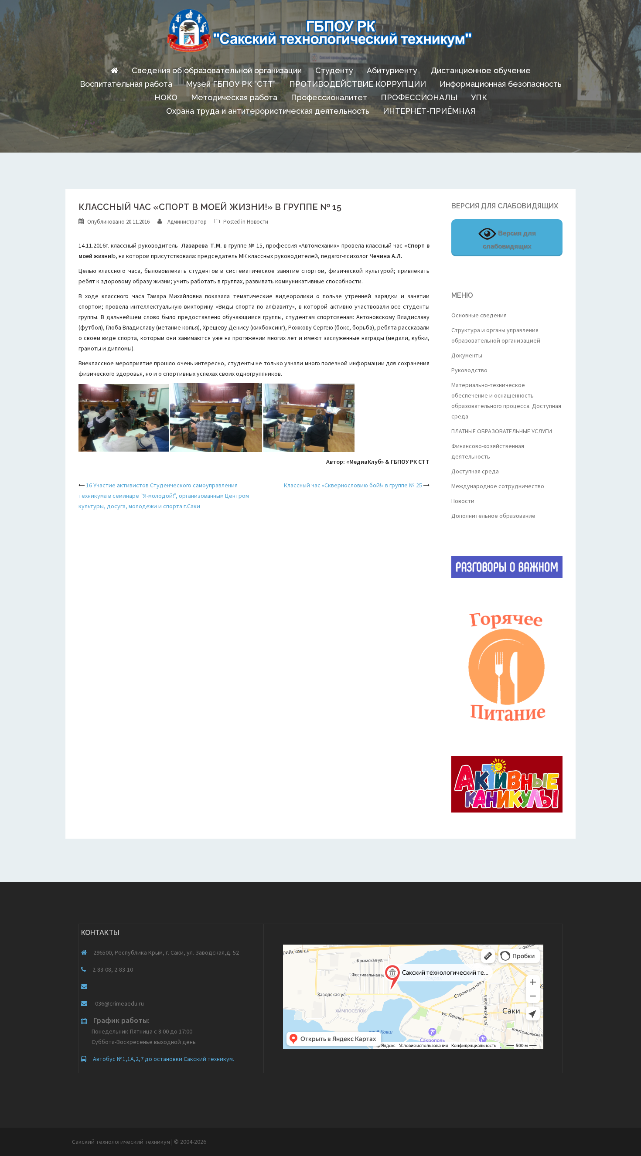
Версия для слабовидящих (509, 239)
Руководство (469, 370)
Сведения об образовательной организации (217, 70)
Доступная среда (475, 471)
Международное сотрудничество (497, 486)
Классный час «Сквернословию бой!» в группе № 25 (353, 485)
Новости (257, 221)
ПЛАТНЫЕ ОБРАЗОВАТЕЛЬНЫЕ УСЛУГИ (501, 431)
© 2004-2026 (190, 1142)
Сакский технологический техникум (121, 1142)
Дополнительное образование (493, 516)
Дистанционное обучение (481, 70)
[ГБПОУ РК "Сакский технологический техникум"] (320, 33)
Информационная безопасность (501, 83)
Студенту (334, 70)
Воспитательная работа (126, 83)
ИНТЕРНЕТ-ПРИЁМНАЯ (429, 111)
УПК (479, 97)
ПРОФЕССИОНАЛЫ (419, 97)
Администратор (187, 221)
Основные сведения (479, 315)
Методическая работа (234, 97)
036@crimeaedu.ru (119, 1003)
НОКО (165, 97)
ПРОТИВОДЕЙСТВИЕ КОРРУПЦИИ (357, 83)
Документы (466, 355)
